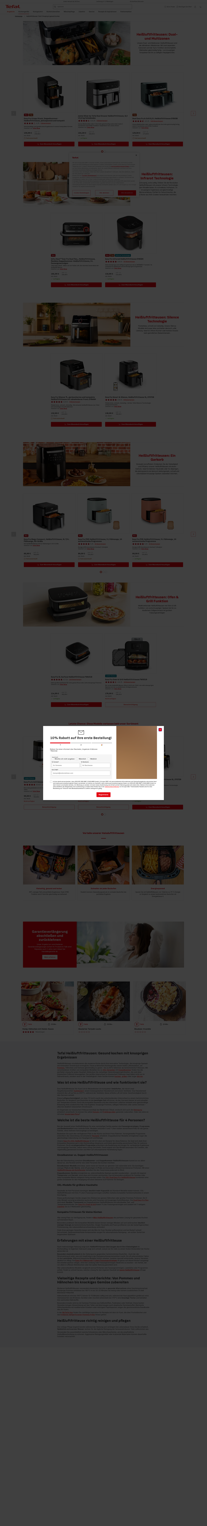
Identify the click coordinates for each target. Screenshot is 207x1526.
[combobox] (66, 765)
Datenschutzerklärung (112, 786)
